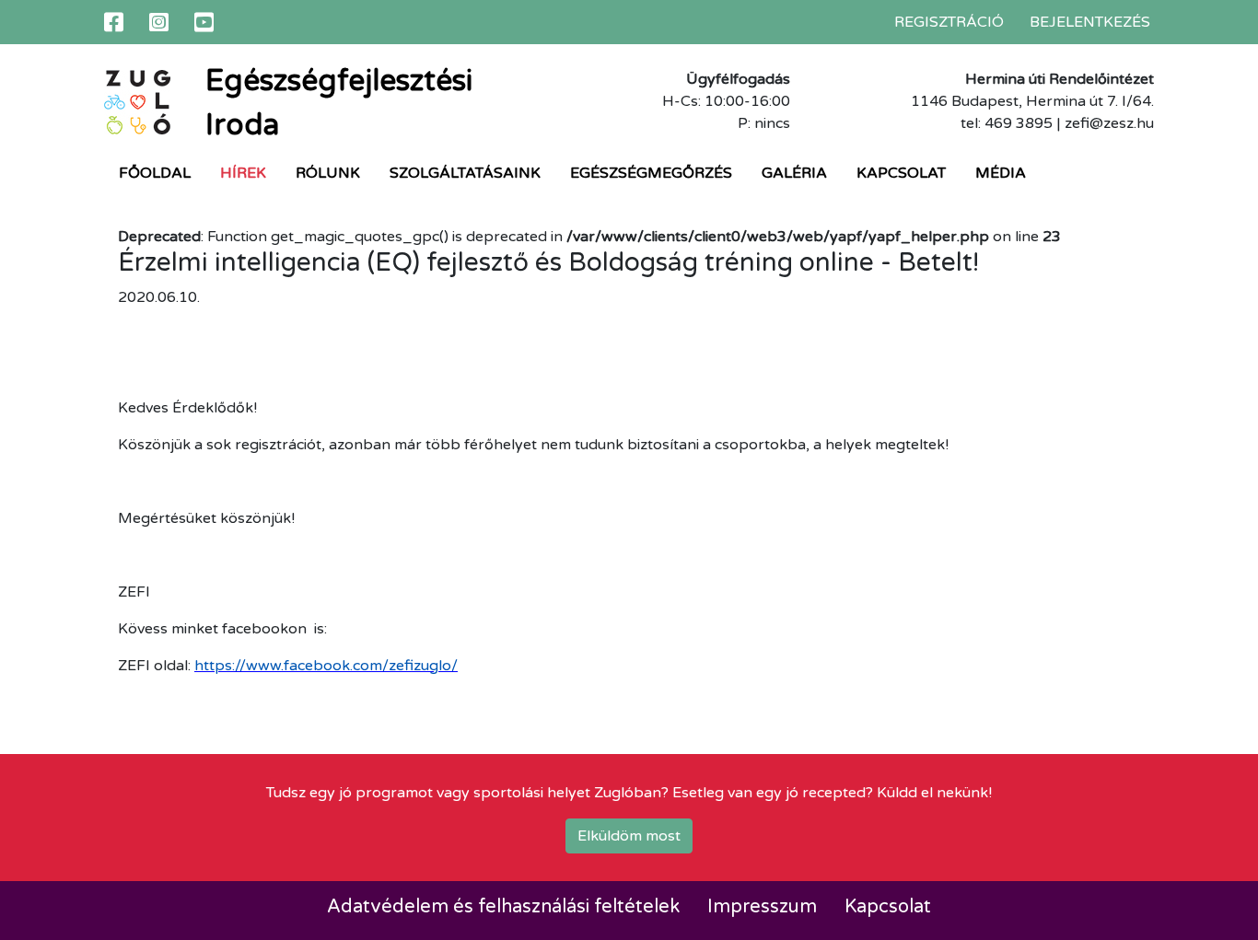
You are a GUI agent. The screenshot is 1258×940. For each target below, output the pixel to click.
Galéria (794, 173)
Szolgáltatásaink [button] (465, 173)
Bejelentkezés (1090, 22)
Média (1000, 173)
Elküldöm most (629, 836)
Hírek (243, 173)
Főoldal (155, 173)
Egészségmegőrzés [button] (651, 173)
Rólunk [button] (328, 173)
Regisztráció (949, 22)
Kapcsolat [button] (901, 173)
